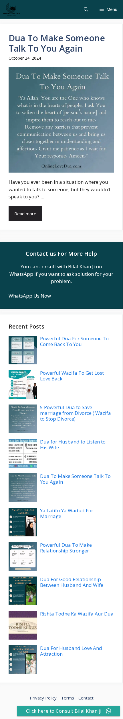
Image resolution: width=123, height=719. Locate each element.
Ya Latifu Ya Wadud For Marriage (66, 513)
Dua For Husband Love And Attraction (71, 651)
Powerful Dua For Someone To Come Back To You (74, 341)
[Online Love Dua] (11, 9)
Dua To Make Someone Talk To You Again (57, 43)
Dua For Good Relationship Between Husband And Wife (71, 582)
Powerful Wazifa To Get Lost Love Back (72, 376)
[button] (86, 9)
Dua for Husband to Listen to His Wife (73, 444)
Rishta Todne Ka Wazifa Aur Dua (77, 613)
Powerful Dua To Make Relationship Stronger (66, 548)
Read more (25, 213)
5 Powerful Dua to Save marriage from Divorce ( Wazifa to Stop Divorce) (75, 413)
